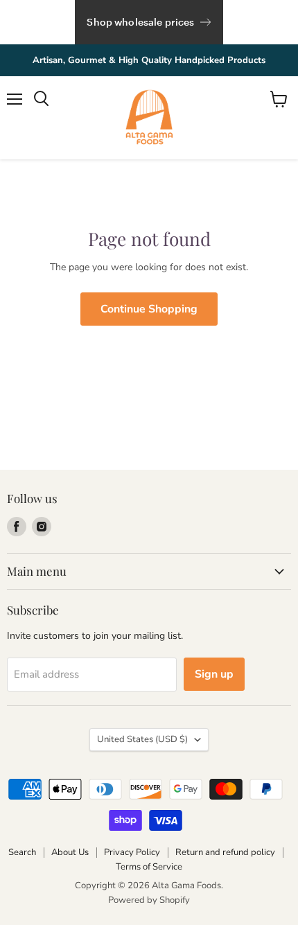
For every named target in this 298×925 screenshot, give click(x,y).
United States (142, 739)
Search (22, 852)
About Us (70, 852)
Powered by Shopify (149, 900)
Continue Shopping (149, 309)
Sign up (214, 674)
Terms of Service (149, 867)
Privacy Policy (132, 852)
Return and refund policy (225, 852)
